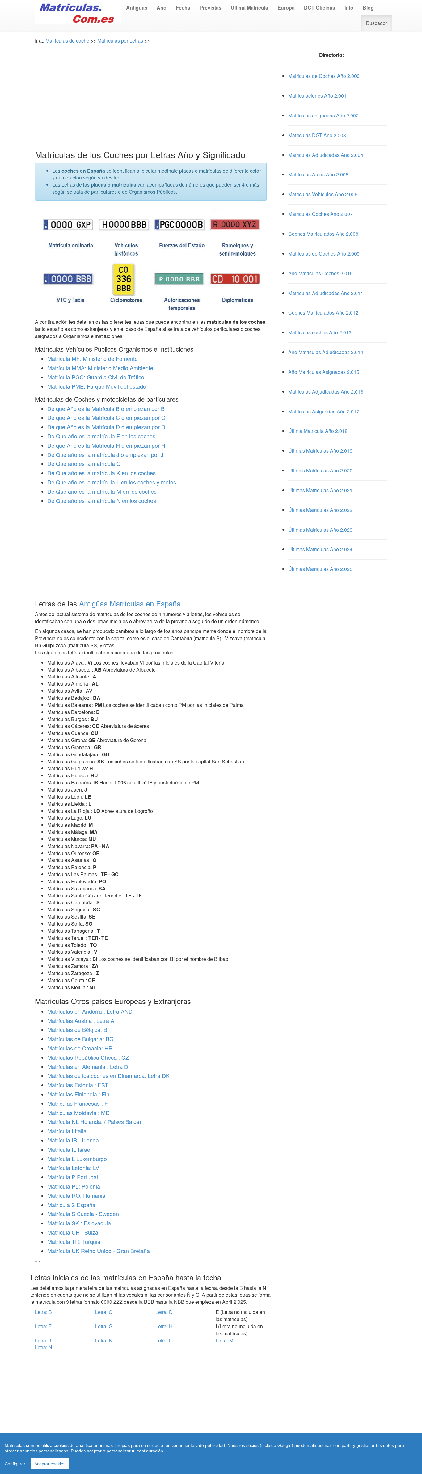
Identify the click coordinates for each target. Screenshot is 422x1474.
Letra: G (103, 1326)
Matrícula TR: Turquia (73, 1241)
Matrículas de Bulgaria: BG (80, 1039)
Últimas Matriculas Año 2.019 (320, 450)
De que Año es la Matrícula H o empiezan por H (106, 445)
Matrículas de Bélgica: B (77, 1029)
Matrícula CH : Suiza (72, 1232)
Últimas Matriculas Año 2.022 (320, 509)
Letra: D (164, 1312)
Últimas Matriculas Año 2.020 (320, 470)
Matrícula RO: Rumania (76, 1195)
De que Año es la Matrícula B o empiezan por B (106, 408)
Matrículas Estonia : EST (77, 1085)
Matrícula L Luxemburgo (77, 1159)
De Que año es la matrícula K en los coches (101, 473)
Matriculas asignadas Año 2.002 (323, 115)
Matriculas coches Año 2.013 (320, 332)
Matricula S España (71, 1205)
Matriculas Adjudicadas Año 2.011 (325, 293)
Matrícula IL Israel (69, 1149)
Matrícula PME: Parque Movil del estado (96, 386)
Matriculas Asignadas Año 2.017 (323, 411)
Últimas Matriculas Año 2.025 (320, 568)
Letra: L (163, 1340)
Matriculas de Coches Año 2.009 (324, 253)
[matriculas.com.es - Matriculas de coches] (78, 11)
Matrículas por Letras (120, 40)
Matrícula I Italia (67, 1131)
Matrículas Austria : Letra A (80, 1020)
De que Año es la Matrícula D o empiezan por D (106, 427)
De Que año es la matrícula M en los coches (102, 491)
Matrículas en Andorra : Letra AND (90, 1011)
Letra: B (43, 1312)
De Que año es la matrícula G (84, 463)
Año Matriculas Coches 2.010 (320, 273)
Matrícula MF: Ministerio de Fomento (92, 358)
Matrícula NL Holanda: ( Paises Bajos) (94, 1121)
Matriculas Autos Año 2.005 (318, 174)
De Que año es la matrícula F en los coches (101, 436)
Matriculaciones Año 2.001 (317, 95)
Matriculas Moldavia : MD (78, 1113)
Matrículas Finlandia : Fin (78, 1094)
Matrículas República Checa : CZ (88, 1057)
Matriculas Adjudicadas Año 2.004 (325, 154)
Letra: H (164, 1326)
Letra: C (103, 1312)
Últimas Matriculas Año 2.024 (320, 549)
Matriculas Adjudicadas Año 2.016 (325, 391)
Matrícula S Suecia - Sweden (83, 1214)
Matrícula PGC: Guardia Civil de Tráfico (95, 377)
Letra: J (43, 1340)
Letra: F (43, 1326)
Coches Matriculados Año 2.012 (323, 312)
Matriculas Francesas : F (77, 1103)
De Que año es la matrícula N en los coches (101, 500)
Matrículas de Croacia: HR (79, 1048)
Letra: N (43, 1347)
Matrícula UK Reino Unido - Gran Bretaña (98, 1251)
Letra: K (103, 1340)
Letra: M (224, 1340)
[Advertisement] (151, 100)
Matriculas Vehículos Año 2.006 (322, 194)
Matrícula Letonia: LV (73, 1168)
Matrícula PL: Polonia (73, 1186)
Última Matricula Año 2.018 (318, 430)
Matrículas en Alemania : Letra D (87, 1066)
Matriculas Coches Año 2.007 (320, 214)
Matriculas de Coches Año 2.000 (324, 75)
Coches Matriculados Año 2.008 (323, 233)
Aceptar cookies (49, 1463)
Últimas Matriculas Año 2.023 (320, 529)
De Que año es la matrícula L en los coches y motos (111, 482)
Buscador (376, 23)
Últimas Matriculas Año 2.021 (320, 490)
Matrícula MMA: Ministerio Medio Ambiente (100, 368)
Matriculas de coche (67, 40)
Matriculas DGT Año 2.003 (317, 135)
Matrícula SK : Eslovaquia (79, 1223)
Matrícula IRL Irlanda (73, 1140)
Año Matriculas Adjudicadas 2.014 (325, 352)
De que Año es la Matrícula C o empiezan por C (106, 417)
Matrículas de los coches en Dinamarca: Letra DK (108, 1075)
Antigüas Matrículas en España (130, 603)
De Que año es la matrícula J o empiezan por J (105, 454)
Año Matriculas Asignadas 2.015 (323, 371)
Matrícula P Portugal (72, 1177)
